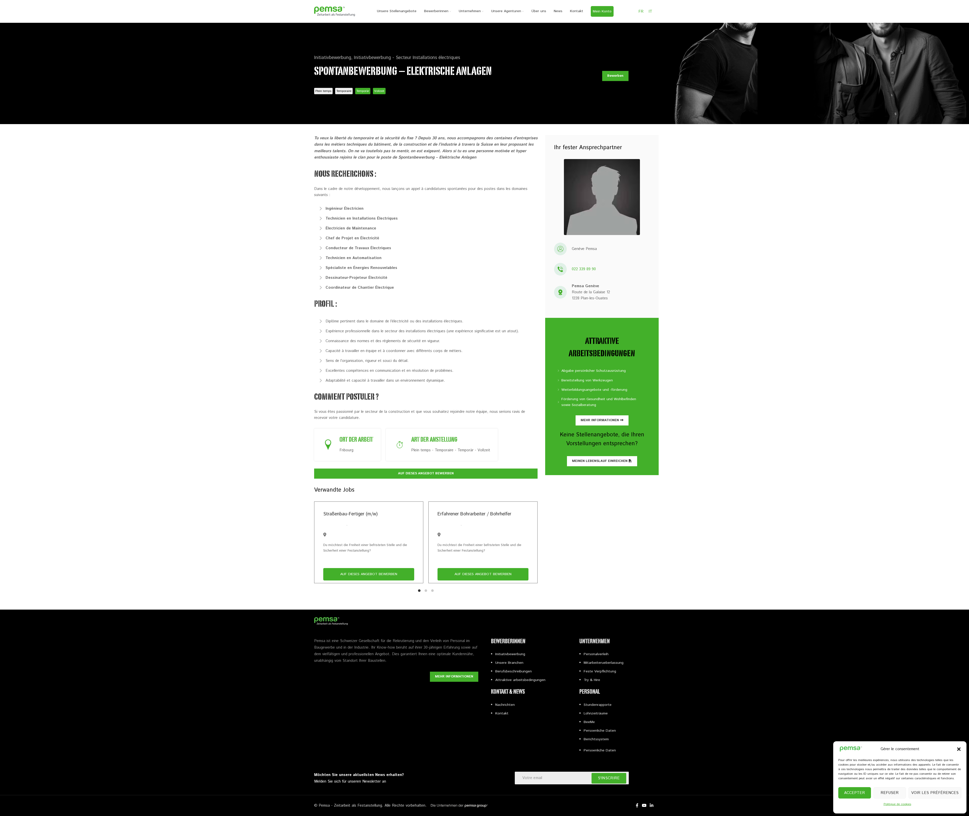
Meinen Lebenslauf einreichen (600, 461)
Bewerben (615, 75)
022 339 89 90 (584, 269)
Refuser (890, 792)
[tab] (419, 590)
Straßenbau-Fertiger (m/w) (350, 514)
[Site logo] (334, 11)
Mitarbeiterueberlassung (603, 662)
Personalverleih (596, 654)
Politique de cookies (897, 804)
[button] (958, 749)
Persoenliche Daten (600, 730)
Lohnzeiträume (596, 713)
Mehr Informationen (600, 420)
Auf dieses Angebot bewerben (426, 473)
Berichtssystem (596, 739)
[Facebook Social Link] (637, 806)
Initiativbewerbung (510, 654)
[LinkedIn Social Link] (651, 806)
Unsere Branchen (509, 662)
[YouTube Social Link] (644, 806)
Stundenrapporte (598, 704)
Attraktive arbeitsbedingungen (520, 680)
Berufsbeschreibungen (513, 671)
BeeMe (589, 722)
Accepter (854, 792)
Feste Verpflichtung (600, 671)
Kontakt (501, 713)
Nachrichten (505, 704)
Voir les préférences (935, 792)
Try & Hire (592, 680)
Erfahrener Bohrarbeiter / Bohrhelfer (474, 514)
